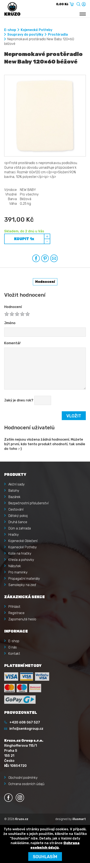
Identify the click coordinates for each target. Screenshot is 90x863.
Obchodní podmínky (23, 778)
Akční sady (16, 484)
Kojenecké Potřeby (36, 30)
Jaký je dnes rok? (18, 400)
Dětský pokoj (18, 516)
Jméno (9, 323)
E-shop (10, 30)
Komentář (12, 343)
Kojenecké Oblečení (22, 541)
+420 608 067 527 (24, 722)
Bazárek (14, 497)
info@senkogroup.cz (26, 729)
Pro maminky (18, 572)
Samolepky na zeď (22, 585)
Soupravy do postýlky (25, 34)
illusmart (79, 819)
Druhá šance (17, 522)
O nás (12, 647)
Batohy (13, 491)
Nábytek (14, 566)
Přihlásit (14, 607)
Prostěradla (58, 34)
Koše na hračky (19, 553)
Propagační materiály (24, 579)
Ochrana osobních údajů (26, 784)
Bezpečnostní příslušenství (28, 503)
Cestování (15, 509)
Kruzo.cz (21, 819)
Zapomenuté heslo (22, 619)
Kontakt (14, 654)
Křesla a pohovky (21, 560)
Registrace (16, 613)
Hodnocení (13, 307)
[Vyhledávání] (78, 3)
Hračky (13, 535)
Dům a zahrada (19, 528)
